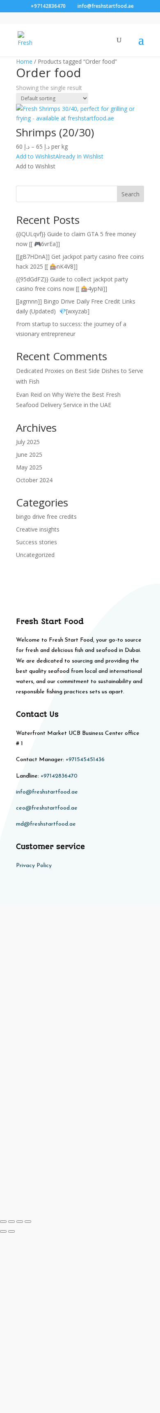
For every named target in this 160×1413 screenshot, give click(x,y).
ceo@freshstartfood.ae (47, 808)
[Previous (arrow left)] (3, 1231)
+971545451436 (85, 760)
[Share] (19, 1221)
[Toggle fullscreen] (11, 1221)
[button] (59, 156)
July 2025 (28, 442)
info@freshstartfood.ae (47, 792)
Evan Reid (29, 394)
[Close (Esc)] (28, 1221)
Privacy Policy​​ (34, 866)
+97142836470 (59, 776)
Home (24, 61)
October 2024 (34, 480)
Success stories (36, 542)
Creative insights (37, 529)
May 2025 (29, 467)
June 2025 (29, 454)
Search (130, 194)
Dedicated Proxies (40, 371)
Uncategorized (35, 555)
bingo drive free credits (46, 516)
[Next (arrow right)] (11, 1231)
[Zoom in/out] (3, 1221)
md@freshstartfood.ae (46, 824)
